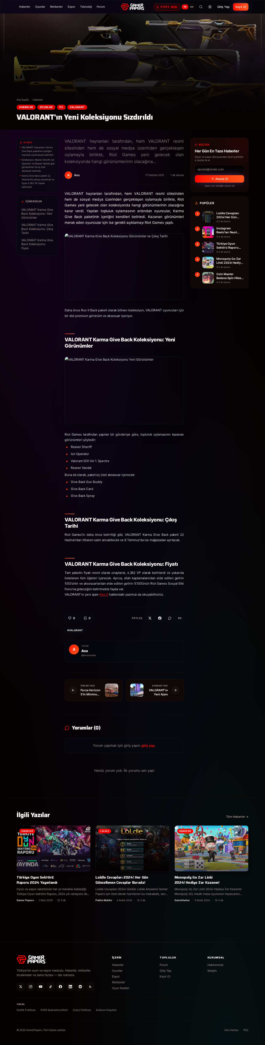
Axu (84, 651)
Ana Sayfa (23, 99)
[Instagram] (30, 986)
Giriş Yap (223, 6)
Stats (168, 6)
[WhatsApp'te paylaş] (170, 618)
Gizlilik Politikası (26, 1009)
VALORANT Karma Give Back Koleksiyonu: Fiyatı (37, 244)
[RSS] (90, 986)
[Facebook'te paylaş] (160, 618)
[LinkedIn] (70, 986)
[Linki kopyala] (180, 618)
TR (185, 6)
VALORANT (77, 107)
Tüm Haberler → (237, 816)
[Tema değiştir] (210, 7)
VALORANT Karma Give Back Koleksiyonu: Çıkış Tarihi (37, 229)
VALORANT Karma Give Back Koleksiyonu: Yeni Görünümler (37, 213)
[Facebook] (60, 986)
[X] (21, 986)
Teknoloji (86, 6)
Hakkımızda (215, 965)
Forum (101, 6)
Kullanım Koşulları (106, 1009)
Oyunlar (40, 6)
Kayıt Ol (240, 6)
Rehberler (56, 6)
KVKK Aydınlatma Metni (54, 1009)
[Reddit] (80, 986)
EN (192, 6)
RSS (245, 1030)
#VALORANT (75, 630)
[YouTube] (40, 986)
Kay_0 (104, 594)
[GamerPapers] (132, 7)
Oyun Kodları (120, 988)
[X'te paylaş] (150, 618)
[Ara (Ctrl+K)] (201, 7)
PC (61, 107)
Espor (71, 6)
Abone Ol (221, 179)
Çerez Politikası (82, 1009)
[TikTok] (50, 986)
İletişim (212, 970)
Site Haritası (231, 1030)
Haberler (24, 6)
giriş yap (148, 745)
